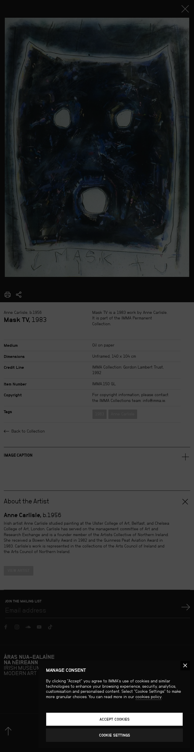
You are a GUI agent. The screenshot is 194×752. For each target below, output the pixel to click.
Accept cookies (115, 719)
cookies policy (148, 696)
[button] (185, 665)
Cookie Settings (114, 735)
